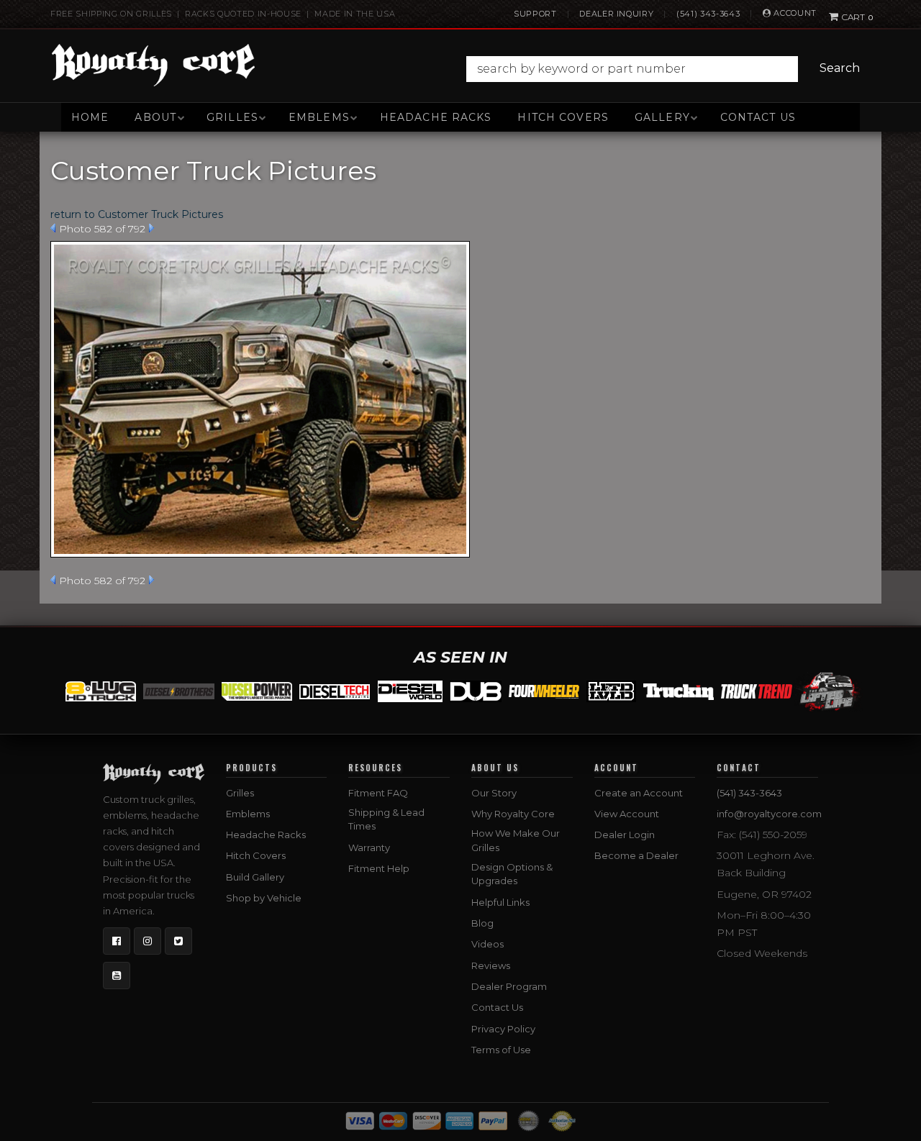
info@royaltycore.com (769, 813)
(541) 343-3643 (708, 14)
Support (535, 14)
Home (90, 117)
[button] (666, 69)
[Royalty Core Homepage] (153, 64)
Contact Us (758, 117)
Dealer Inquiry (616, 14)
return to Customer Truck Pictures (136, 214)
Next (151, 228)
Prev (52, 228)
